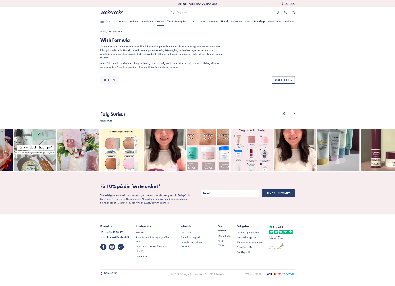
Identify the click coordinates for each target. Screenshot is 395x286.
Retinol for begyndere (192, 237)
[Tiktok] (121, 247)
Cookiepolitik (243, 252)
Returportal (141, 255)
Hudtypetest (290, 21)
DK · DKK (290, 3)
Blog (247, 21)
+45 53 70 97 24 (116, 232)
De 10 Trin (236, 21)
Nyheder (213, 21)
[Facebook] (103, 247)
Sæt (193, 21)
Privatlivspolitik (244, 247)
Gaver (202, 21)
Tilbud (224, 21)
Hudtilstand (148, 21)
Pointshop (259, 21)
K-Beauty (121, 21)
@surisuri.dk (106, 120)
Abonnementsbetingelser (249, 242)
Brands (160, 21)
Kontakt (140, 232)
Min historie (224, 236)
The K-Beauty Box (177, 21)
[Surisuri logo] (111, 12)
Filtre (107, 80)
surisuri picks (274, 21)
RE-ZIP (139, 251)
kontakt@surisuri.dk (118, 237)
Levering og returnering (248, 232)
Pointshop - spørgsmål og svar (151, 246)
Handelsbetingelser (246, 237)
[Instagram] (112, 247)
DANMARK (110, 273)
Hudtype (133, 21)
